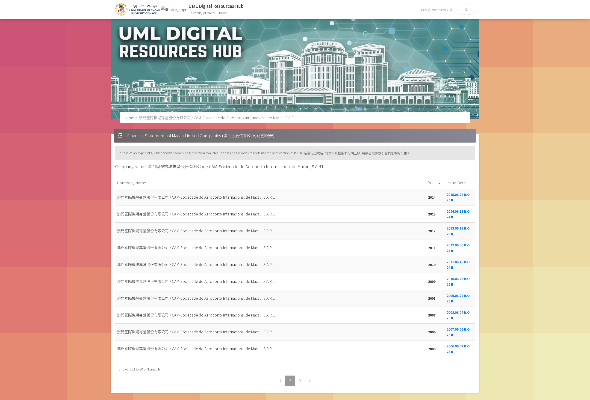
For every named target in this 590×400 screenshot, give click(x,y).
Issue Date (457, 182)
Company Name (132, 182)
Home (129, 117)
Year (435, 182)
